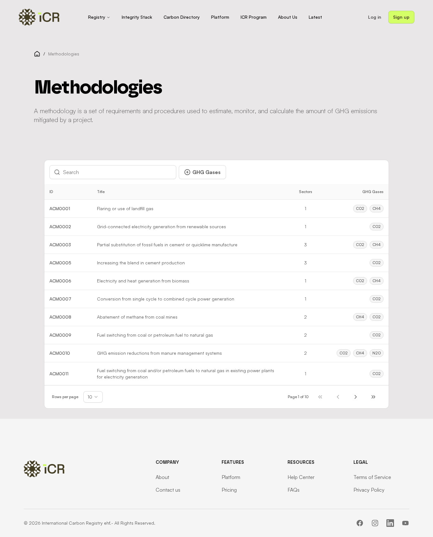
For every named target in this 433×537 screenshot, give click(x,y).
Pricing (229, 490)
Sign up (401, 17)
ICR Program (254, 17)
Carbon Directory (182, 17)
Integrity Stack (137, 17)
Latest (315, 17)
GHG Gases (206, 172)
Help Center (301, 477)
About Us (287, 17)
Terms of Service (372, 477)
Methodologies (63, 53)
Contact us (168, 490)
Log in (374, 17)
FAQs (294, 490)
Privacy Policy (369, 490)
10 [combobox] (89, 396)
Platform (220, 17)
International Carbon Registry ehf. (76, 523)
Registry (96, 17)
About (162, 477)
